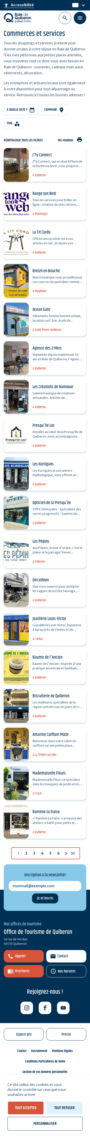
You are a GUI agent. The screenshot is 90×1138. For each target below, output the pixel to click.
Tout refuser (64, 1108)
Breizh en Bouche (46, 270)
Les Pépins (40, 541)
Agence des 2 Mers (47, 348)
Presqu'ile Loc (43, 425)
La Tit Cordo (41, 232)
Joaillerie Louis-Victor (49, 618)
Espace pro (24, 1034)
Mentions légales (62, 1051)
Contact (63, 956)
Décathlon (40, 580)
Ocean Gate (41, 309)
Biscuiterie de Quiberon (51, 696)
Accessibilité (19, 5)
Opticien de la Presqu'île (51, 502)
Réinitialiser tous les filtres (23, 140)
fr (74, 5)
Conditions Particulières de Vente (45, 1061)
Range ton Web (44, 193)
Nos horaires (67, 971)
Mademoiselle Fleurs (49, 773)
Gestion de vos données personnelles (45, 1072)
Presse (66, 1034)
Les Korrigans (43, 464)
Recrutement (39, 1051)
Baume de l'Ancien (47, 657)
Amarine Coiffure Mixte (50, 734)
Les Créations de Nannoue (52, 386)
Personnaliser (45, 1124)
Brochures (22, 971)
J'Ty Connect (42, 155)
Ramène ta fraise (46, 811)
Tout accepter (25, 1108)
